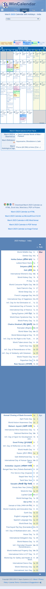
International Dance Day (22, 563)
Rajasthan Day (26, 360)
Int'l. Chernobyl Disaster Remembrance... (22, 546)
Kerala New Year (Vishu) (22, 487)
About (35, 579)
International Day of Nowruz (21, 310)
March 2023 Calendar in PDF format (23, 225)
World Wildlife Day (24, 252)
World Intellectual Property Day (19, 551)
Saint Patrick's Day (24, 288)
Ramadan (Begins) (24, 328)
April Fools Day (26, 419)
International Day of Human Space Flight (18, 461)
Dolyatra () (26, 267)
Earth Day (28, 513)
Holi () (15, 67)
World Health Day (25, 450)
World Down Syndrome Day (10, 105)
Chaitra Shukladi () (20, 324)
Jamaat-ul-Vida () (20, 506)
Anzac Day (27, 534)
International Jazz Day (23, 570)
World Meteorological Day (23, 88)
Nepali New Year (25, 477)
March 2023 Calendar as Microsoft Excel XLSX (23, 216)
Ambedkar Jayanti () (18, 466)
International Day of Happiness (19, 299)
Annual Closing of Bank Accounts (18, 415)
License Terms (14, 582)
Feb (41, 247)
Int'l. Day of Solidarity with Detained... (17, 353)
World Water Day (25, 331)
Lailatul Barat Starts (24, 263)
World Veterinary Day (23, 567)
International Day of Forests (21, 306)
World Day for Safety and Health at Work (18, 559)
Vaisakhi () (21, 484)
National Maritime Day (23, 433)
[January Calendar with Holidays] (41, 244)
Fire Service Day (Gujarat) (21, 473)
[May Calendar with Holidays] (41, 574)
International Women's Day (21, 274)
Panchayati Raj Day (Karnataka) (19, 527)
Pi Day (8, 76)
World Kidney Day (25, 277)
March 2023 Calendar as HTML (23, 212)
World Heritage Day (24, 498)
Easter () (24, 453)
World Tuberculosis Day (22, 342)
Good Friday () (22, 442)
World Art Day (26, 491)
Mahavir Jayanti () (20, 426)
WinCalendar (41, 122)
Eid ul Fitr (28, 502)
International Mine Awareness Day (18, 430)
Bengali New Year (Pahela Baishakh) (17, 469)
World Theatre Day (24, 357)
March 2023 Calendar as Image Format (23, 229)
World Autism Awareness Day (20, 423)
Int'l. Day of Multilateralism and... (19, 531)
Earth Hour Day (26, 346)
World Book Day (25, 523)
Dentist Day (27, 256)
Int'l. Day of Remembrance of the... (18, 350)
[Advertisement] (23, 31)
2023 (13, 14)
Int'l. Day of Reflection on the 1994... (17, 446)
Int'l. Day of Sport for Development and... (18, 438)
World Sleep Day (25, 292)
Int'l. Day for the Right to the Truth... (29, 88)
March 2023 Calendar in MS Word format (22, 220)
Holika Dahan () (21, 259)
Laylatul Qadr (26, 495)
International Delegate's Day (21, 538)
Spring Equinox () (10, 100)
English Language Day (23, 516)
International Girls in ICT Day (20, 554)
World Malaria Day (24, 542)
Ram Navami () (23, 364)
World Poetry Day (25, 321)
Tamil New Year (26, 480)
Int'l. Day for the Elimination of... (19, 303)
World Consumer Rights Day (20, 285)
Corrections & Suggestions (29, 582)
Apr (40, 415)
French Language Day (23, 295)
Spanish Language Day (23, 520)
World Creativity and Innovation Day (17, 509)
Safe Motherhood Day (23, 457)
